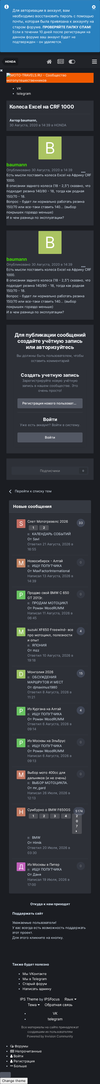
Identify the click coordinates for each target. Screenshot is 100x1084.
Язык (69, 999)
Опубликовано (39, 170)
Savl (36, 539)
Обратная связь (59, 1004)
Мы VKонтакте (35, 974)
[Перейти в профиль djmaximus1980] (21, 674)
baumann (28, 120)
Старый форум (35, 984)
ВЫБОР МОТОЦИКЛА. (50, 783)
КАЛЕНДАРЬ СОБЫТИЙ (51, 534)
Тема (33, 1004)
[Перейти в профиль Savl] (21, 523)
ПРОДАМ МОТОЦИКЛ (50, 603)
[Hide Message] (94, 7)
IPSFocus (51, 999)
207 (77, 821)
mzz (36, 650)
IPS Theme (29, 999)
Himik (37, 843)
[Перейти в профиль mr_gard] (21, 774)
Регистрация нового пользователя (50, 403)
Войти (50, 437)
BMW (36, 837)
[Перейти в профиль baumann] (50, 148)
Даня (37, 874)
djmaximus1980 (45, 687)
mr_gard (39, 788)
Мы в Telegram (35, 979)
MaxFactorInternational (51, 571)
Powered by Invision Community (50, 1036)
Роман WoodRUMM (48, 608)
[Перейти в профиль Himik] (21, 812)
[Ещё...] (83, 172)
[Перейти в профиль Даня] (21, 866)
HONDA (60, 125)
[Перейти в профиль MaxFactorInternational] (21, 563)
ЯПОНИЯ (39, 645)
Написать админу (37, 989)
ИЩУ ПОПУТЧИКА (47, 566)
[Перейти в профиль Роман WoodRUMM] (21, 595)
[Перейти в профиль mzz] (21, 632)
